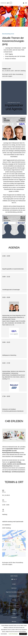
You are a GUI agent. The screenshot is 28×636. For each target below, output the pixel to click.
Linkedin (4, 135)
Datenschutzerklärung (14, 596)
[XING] (16, 579)
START (14, 584)
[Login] (23, 3)
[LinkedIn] (14, 579)
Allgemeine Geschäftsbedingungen (14, 592)
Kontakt (14, 600)
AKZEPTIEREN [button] (23, 633)
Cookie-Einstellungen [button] (13, 633)
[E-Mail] (12, 579)
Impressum (14, 588)
